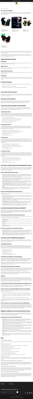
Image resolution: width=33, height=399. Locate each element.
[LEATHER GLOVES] (6, 38)
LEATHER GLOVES (4, 46)
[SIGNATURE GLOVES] (6, 22)
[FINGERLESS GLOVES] (16, 22)
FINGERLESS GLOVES (15, 30)
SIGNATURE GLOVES (5, 30)
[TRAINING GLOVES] (27, 22)
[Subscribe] (17, 392)
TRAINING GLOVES (26, 30)
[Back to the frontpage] (1, 8)
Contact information (21, 397)
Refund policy (11, 397)
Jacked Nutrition (4, 45)
